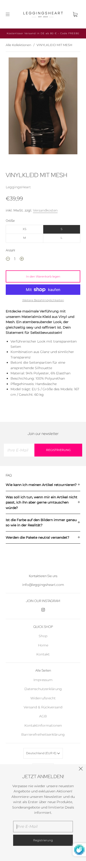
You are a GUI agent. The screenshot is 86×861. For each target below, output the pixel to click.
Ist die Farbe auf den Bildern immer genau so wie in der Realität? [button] (41, 522)
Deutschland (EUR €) (41, 753)
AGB (43, 716)
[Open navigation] (11, 14)
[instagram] (43, 610)
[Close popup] (80, 769)
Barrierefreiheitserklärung (43, 734)
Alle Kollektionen (18, 45)
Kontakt (43, 654)
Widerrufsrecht (43, 698)
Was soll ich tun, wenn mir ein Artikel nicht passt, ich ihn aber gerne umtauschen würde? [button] (41, 502)
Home (43, 645)
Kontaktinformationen (43, 725)
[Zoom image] (43, 106)
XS (24, 229)
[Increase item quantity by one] (21, 259)
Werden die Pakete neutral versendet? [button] (37, 537)
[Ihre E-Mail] (19, 450)
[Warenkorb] (75, 14)
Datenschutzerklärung (43, 689)
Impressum (43, 680)
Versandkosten (45, 210)
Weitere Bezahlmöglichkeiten (43, 300)
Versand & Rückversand (43, 707)
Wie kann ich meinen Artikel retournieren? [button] (41, 485)
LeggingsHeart (18, 187)
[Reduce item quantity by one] (8, 259)
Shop (43, 636)
